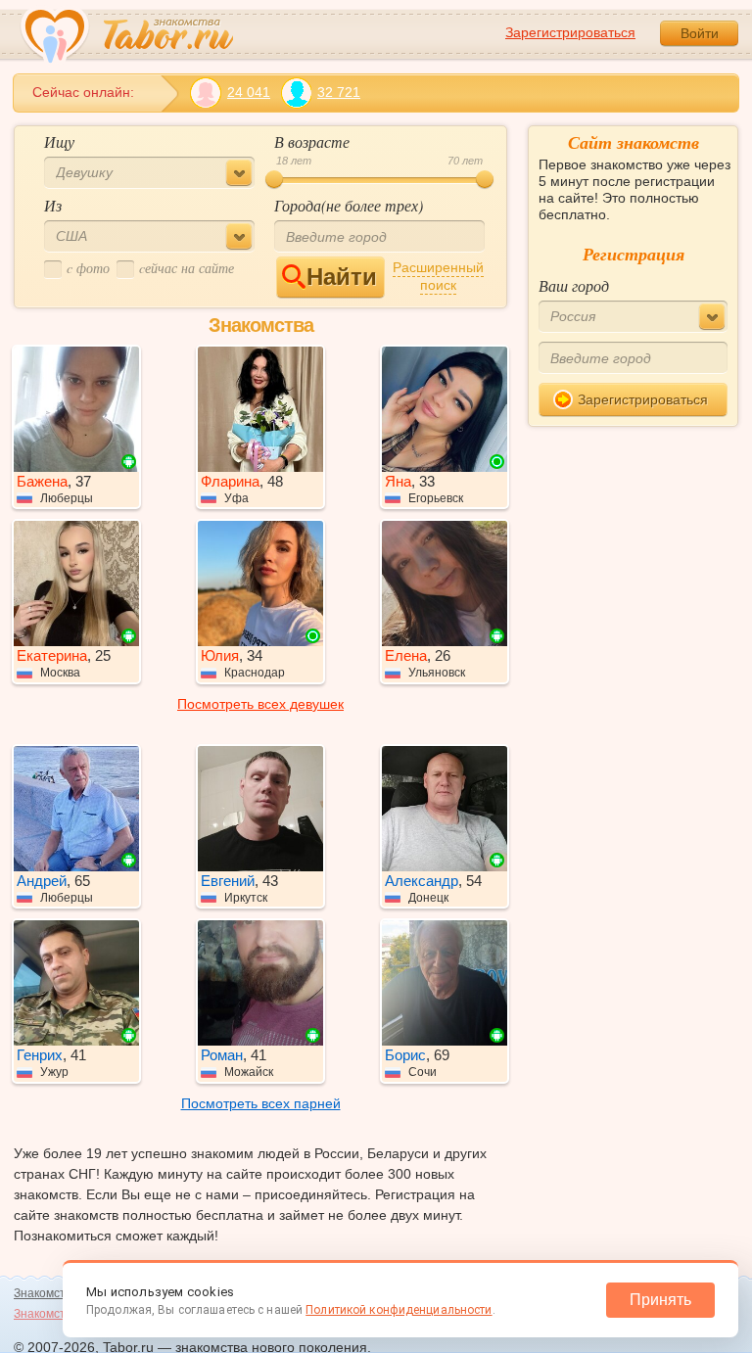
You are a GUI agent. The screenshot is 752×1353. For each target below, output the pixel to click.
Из (53, 205)
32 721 (338, 92)
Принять (660, 1299)
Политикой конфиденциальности (399, 1310)
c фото (88, 267)
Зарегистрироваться (570, 32)
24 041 (248, 92)
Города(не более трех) (348, 205)
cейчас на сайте (186, 267)
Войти (700, 33)
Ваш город (574, 285)
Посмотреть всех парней (261, 1103)
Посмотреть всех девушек (260, 704)
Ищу (59, 141)
